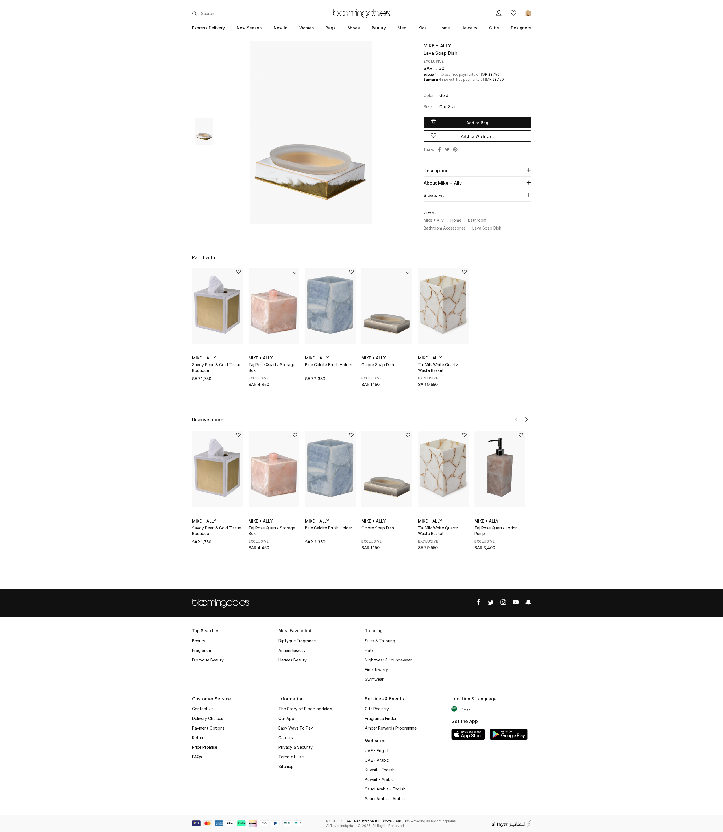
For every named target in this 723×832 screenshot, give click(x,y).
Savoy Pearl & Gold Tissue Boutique (216, 367)
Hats (369, 650)
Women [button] (306, 27)
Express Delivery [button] (208, 27)
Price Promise (204, 747)
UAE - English (377, 750)
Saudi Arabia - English (385, 789)
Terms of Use (291, 756)
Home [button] (444, 27)
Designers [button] (521, 27)
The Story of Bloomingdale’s (305, 708)
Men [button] (402, 27)
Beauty (198, 640)
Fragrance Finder (381, 718)
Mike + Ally (437, 46)
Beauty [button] (379, 27)
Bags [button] (331, 27)
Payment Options (208, 728)
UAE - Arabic (377, 760)
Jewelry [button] (469, 27)
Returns (199, 737)
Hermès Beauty (292, 660)
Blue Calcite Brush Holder (328, 364)
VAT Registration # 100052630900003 (378, 821)
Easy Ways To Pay (295, 728)
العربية (466, 708)
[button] (526, 419)
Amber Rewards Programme (391, 728)
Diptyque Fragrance (297, 640)
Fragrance (201, 650)
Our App (286, 718)
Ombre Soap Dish (378, 364)
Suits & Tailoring (380, 640)
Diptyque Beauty (208, 660)
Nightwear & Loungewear (388, 660)
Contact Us (203, 708)
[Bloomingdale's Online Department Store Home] (361, 13)
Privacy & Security (295, 747)
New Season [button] (249, 27)
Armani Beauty (292, 650)
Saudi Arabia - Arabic (385, 798)
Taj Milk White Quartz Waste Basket (438, 367)
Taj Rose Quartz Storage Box (272, 367)
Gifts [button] (494, 27)
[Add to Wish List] (238, 272)
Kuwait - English (380, 769)
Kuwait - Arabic (379, 779)
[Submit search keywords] (194, 13)
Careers (285, 737)
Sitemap (286, 766)
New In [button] (281, 27)
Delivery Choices (207, 718)
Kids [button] (422, 27)
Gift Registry (377, 708)
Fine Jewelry (376, 669)
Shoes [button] (353, 27)
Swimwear (374, 679)
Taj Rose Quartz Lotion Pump (496, 530)
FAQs (197, 756)
